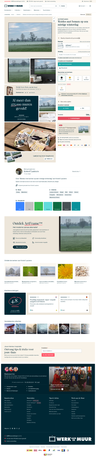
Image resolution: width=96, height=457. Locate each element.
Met (83, 108)
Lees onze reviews (21, 119)
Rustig (18, 192)
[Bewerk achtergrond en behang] (54, 21)
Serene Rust (68, 195)
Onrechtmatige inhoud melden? (53, 446)
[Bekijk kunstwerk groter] (54, 18)
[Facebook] (14, 428)
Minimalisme (60, 195)
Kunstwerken (7, 10)
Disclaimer (43, 446)
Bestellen (30, 386)
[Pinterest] (12, 428)
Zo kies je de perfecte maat (84, 51)
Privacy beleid (64, 446)
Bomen (76, 192)
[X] (17, 428)
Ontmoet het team (55, 389)
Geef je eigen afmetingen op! (70, 57)
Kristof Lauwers (64, 19)
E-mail (38, 382)
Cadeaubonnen (32, 391)
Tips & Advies (46, 10)
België (61, 192)
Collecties (17, 10)
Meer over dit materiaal (85, 41)
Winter (71, 192)
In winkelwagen (75, 118)
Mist (66, 192)
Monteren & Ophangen (12, 391)
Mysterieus (24, 192)
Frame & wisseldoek (66, 64)
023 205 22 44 (30, 382)
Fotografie (52, 195)
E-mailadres (45, 347)
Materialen (36, 10)
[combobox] (42, 6)
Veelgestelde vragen (12, 386)
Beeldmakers (26, 10)
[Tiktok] (19, 428)
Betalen (8, 388)
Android (33, 92)
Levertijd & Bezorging (33, 388)
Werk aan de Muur (78, 398)
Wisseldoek (64, 68)
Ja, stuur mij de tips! (48, 354)
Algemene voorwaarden (34, 446)
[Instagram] (10, 428)
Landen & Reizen (54, 192)
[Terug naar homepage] (13, 5)
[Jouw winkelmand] (90, 6)
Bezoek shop (75, 171)
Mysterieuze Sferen (54, 197)
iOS (27, 92)
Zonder (67, 108)
